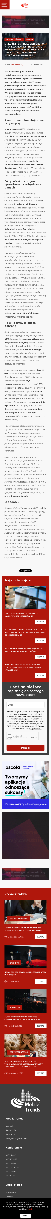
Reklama (11, 1134)
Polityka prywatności (17, 1138)
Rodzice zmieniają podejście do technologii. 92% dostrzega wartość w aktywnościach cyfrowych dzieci (23, 1064)
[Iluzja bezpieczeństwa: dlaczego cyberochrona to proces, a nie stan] (25, 1001)
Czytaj (40, 622)
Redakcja (11, 1130)
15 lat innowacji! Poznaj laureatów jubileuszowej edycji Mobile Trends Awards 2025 (23, 667)
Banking (14, 963)
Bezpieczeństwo (14, 39)
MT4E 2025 (11, 1159)
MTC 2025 (11, 1163)
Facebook (11, 1192)
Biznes (29, 39)
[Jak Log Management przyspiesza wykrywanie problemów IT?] (25, 597)
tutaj (30, 1209)
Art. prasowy (17, 64)
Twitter (9, 1196)
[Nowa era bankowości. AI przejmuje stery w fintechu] (25, 956)
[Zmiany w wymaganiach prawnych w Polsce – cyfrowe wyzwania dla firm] (25, 912)
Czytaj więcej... (35, 728)
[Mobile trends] (24, 5)
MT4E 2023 (11, 1175)
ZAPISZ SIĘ (25, 748)
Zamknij (25, 1216)
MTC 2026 (11, 1155)
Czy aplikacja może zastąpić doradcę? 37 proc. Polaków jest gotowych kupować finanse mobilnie (25, 632)
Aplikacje (15, 1007)
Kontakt (10, 1126)
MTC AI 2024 (12, 1167)
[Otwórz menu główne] (5, 4)
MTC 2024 (11, 1171)
